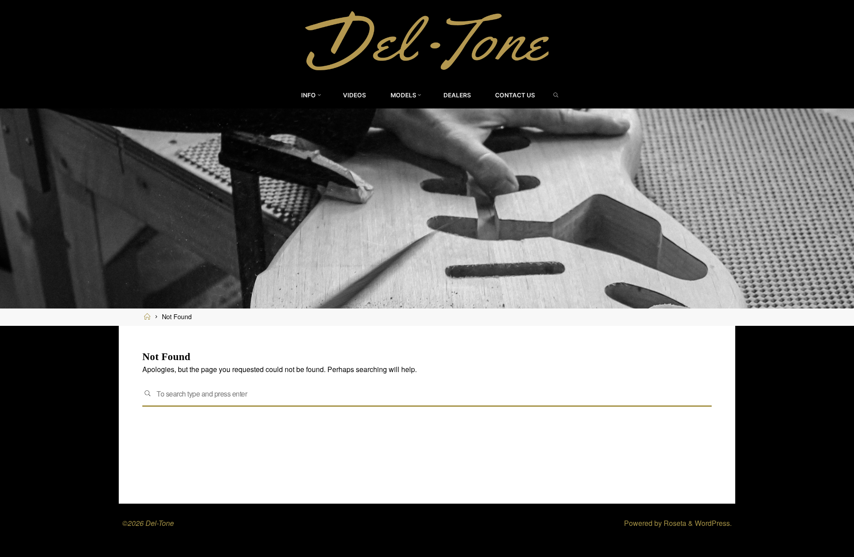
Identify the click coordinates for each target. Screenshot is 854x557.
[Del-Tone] (426, 40)
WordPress (712, 523)
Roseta (674, 523)
